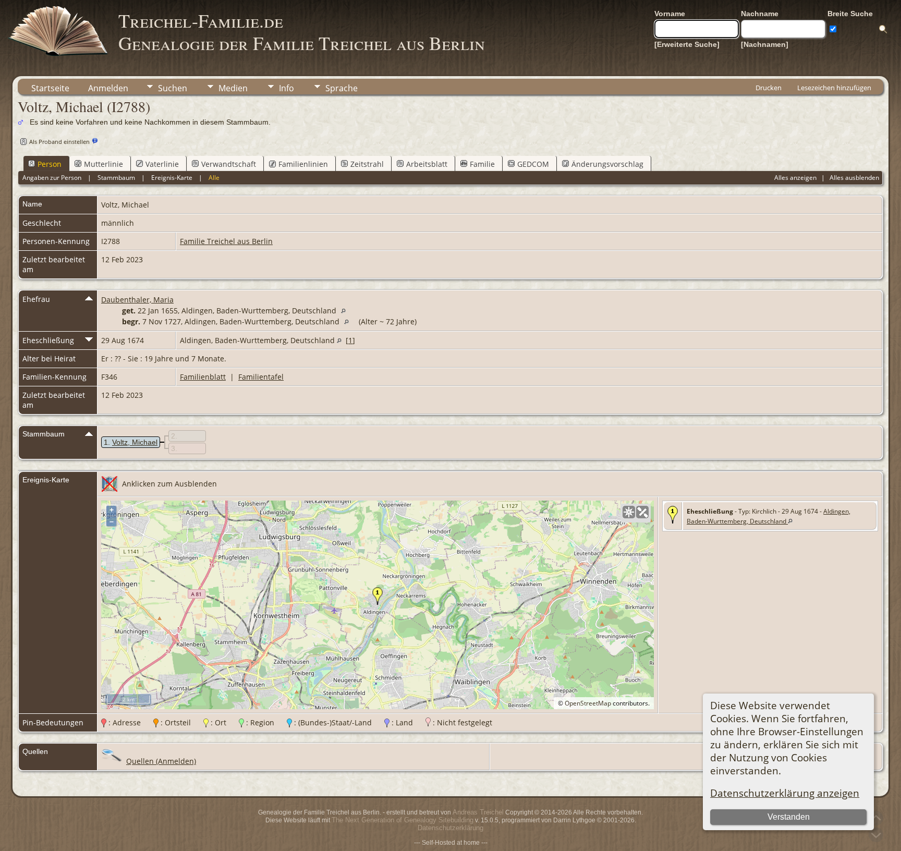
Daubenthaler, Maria (137, 300)
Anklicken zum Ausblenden (169, 484)
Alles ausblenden (854, 177)
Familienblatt (203, 377)
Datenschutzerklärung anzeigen (784, 792)
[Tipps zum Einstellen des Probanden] (95, 141)
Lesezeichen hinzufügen (834, 87)
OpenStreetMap (588, 703)
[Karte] (629, 512)
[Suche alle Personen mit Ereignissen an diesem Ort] (346, 310)
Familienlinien (303, 164)
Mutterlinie (103, 164)
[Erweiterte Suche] (687, 44)
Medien (233, 88)
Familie (482, 164)
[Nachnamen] (764, 44)
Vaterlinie (162, 164)
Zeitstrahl (367, 164)
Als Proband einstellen (59, 141)
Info (286, 88)
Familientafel (261, 377)
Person (50, 164)
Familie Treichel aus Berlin (226, 241)
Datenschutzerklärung (450, 828)
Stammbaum (116, 177)
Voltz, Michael (134, 442)
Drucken (769, 87)
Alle (214, 177)
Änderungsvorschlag (607, 164)
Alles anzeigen (795, 177)
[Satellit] (642, 512)
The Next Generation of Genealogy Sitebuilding (402, 820)
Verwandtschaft (228, 164)
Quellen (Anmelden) (161, 761)
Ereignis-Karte (171, 177)
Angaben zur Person (51, 177)
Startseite (50, 88)
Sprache (341, 88)
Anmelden (108, 88)
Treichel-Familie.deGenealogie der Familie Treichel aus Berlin (301, 31)
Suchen (172, 88)
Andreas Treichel (478, 812)
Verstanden (789, 816)
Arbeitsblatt (426, 164)
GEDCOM (533, 164)
